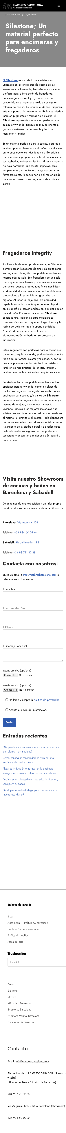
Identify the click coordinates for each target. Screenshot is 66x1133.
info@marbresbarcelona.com (39, 575)
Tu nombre (9, 589)
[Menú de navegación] (59, 6)
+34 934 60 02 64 (25, 532)
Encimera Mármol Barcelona (23, 1016)
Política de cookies (18, 935)
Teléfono (7, 627)
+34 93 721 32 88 (24, 552)
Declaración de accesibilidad (24, 929)
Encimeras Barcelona (19, 1010)
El (10, 80)
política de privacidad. (46, 700)
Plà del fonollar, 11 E (27, 542)
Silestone (13, 991)
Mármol (12, 997)
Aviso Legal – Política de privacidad (28, 923)
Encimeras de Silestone (21, 1022)
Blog (10, 916)
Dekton (11, 984)
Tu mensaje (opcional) (15, 646)
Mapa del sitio (15, 942)
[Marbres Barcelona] (23, 6)
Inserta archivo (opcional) (17, 671)
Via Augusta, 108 (27, 522)
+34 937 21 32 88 (19, 1094)
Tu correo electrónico (15, 608)
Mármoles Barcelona (19, 1003)
